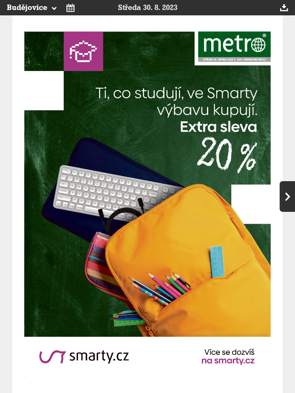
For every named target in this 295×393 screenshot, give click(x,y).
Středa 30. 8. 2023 (147, 8)
